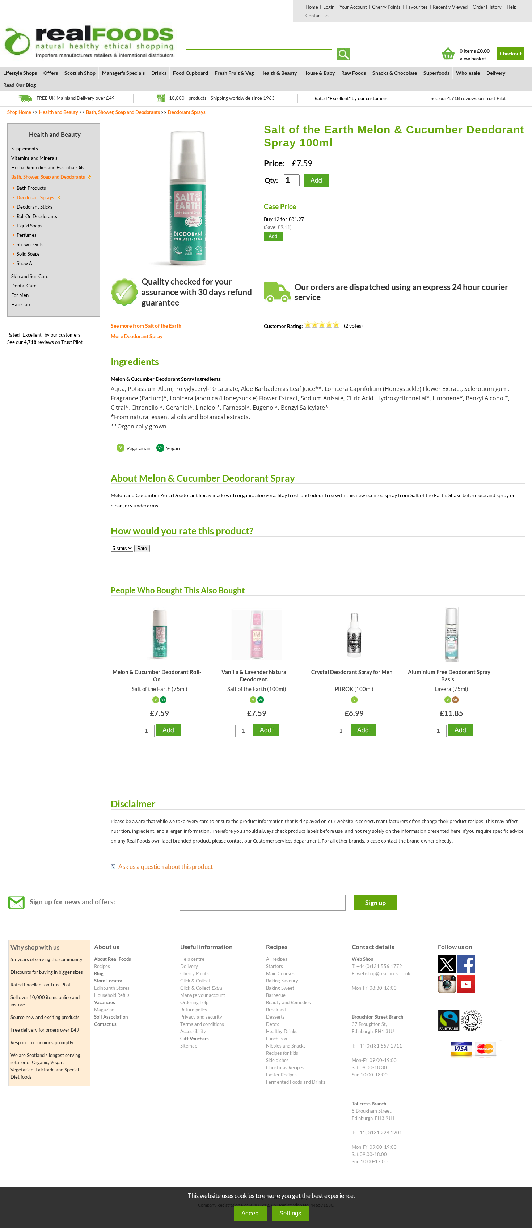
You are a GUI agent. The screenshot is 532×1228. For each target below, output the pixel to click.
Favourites (417, 7)
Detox (272, 1024)
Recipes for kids (282, 1053)
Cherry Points (386, 7)
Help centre (192, 959)
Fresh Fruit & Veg (234, 73)
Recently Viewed (450, 7)
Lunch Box (276, 1038)
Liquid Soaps (29, 226)
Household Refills (112, 995)
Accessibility (193, 1031)
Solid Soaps (28, 254)
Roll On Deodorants (37, 216)
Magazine (104, 1009)
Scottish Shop (80, 73)
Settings (290, 1213)
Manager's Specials (123, 73)
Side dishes (277, 1060)
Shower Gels (30, 244)
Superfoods (436, 73)
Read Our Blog (19, 85)
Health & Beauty (278, 73)
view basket (473, 58)
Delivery (495, 73)
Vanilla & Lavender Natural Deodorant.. (254, 675)
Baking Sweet (280, 988)
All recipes (276, 959)
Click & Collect (195, 981)
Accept (250, 1213)
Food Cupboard (190, 73)
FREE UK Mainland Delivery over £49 (76, 98)
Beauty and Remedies (288, 1002)
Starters (274, 966)
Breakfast (276, 1009)
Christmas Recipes (285, 1067)
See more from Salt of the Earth (146, 326)
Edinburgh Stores (112, 988)
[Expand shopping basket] (448, 53)
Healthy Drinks (281, 1031)
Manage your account (202, 995)
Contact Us (317, 15)
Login (328, 7)
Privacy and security (201, 1017)
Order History (487, 7)
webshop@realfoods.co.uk (383, 973)
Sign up (375, 903)
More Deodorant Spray (136, 336)
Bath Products (31, 188)
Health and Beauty (58, 112)
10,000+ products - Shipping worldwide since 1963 (222, 98)
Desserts (275, 1017)
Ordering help (194, 1002)
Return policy (193, 1009)
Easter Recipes (281, 1075)
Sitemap (188, 1046)
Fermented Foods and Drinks (296, 1082)
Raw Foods (353, 73)
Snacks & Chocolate (394, 73)
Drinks (158, 73)
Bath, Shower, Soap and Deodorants (123, 112)
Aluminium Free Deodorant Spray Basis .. (449, 675)
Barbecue (276, 995)
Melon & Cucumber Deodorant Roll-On (157, 675)
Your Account (353, 7)
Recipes (102, 966)
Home (311, 7)
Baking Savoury (282, 981)
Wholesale (468, 73)
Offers (50, 73)
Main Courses (280, 973)
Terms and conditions (202, 1024)
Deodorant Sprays (187, 112)
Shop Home (19, 112)
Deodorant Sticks (34, 207)
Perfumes (27, 235)
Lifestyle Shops (20, 73)
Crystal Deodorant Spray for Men (352, 672)
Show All (25, 263)
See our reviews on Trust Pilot (468, 98)
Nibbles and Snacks (286, 1046)
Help (511, 7)
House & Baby (319, 73)
